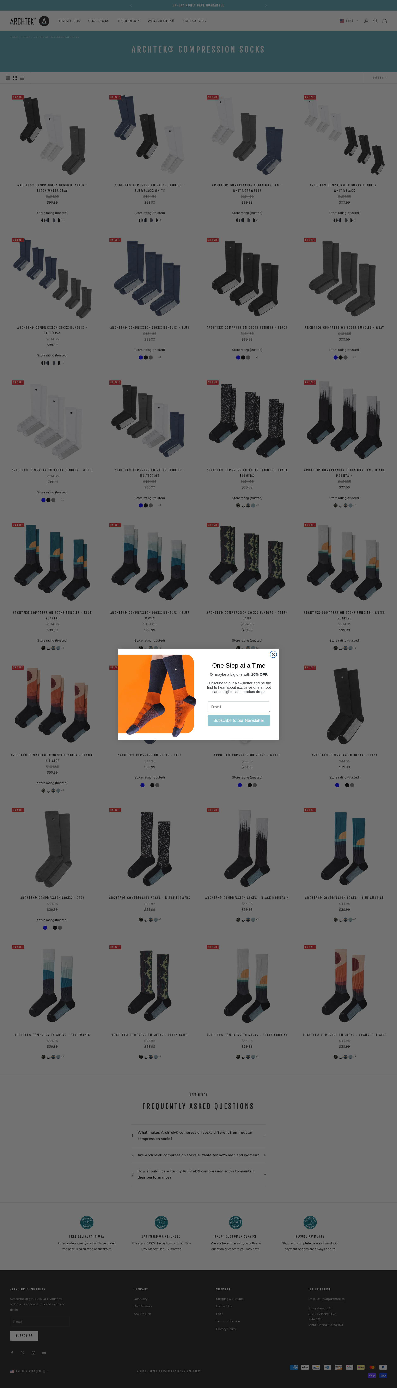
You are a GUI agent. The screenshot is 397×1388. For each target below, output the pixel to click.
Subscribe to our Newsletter (238, 720)
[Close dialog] (273, 654)
